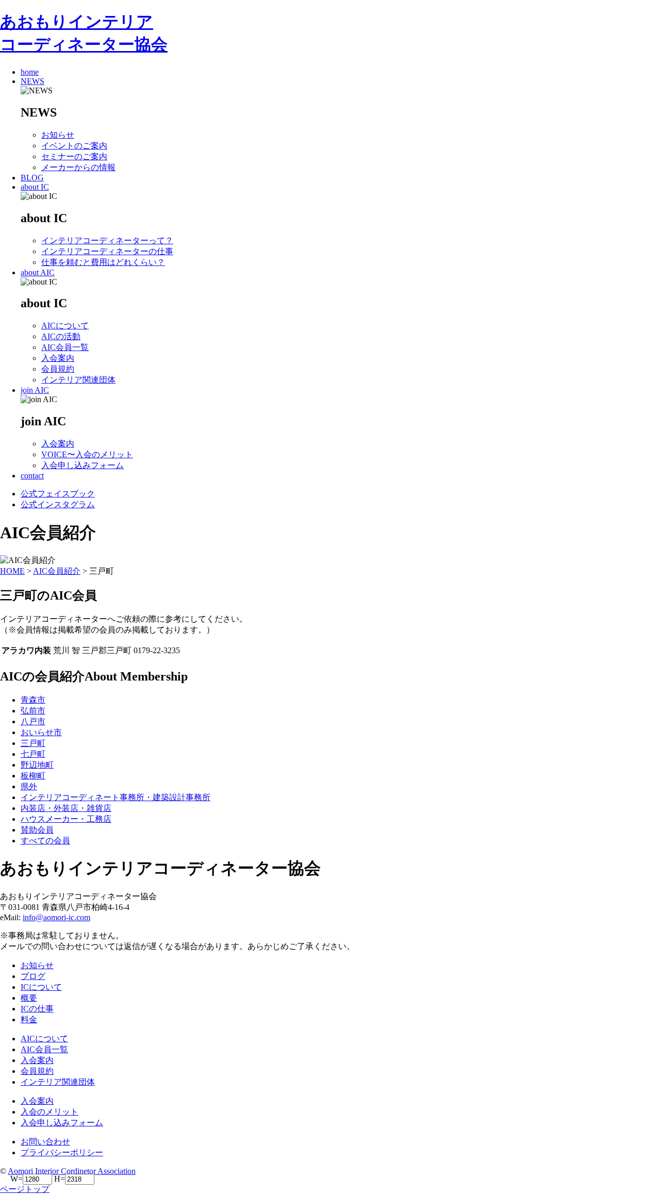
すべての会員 (45, 840)
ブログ (33, 976)
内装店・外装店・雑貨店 (66, 808)
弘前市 (33, 710)
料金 (29, 1019)
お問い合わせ (45, 1141)
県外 (29, 786)
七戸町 (33, 754)
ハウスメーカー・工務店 (66, 819)
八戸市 (33, 721)
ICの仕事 (37, 1008)
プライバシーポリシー (62, 1152)
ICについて (41, 987)
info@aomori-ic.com (56, 917)
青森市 (33, 699)
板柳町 (33, 775)
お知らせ (37, 965)
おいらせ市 (41, 732)
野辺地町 (37, 764)
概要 (29, 997)
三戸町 (33, 743)
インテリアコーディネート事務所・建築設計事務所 (115, 797)
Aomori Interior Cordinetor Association (72, 1171)
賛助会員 (37, 829)
